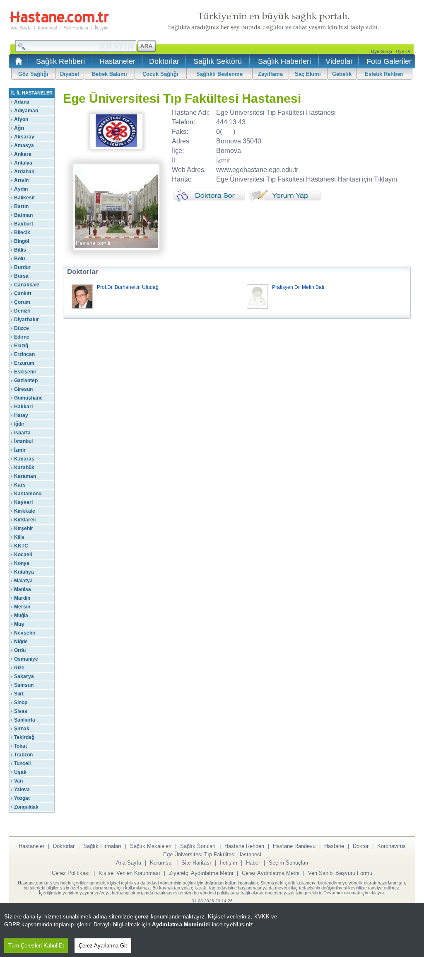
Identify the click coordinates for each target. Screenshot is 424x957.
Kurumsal (47, 27)
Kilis (19, 537)
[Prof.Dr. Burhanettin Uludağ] (82, 307)
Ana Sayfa (21, 27)
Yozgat (22, 798)
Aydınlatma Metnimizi (181, 924)
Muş (19, 624)
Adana (21, 102)
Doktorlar (164, 61)
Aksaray (24, 137)
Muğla (21, 615)
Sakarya (24, 676)
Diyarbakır (26, 319)
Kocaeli (23, 554)
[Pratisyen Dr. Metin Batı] (257, 307)
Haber (253, 863)
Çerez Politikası (71, 873)
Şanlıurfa (24, 720)
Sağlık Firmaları (102, 846)
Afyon (21, 119)
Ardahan (24, 171)
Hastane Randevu (294, 846)
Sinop (20, 702)
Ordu (20, 650)
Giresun (23, 389)
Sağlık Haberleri (284, 61)
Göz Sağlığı (33, 74)
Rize (19, 668)
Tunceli (22, 763)
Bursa (21, 276)
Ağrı (19, 128)
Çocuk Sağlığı (160, 74)
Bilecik (22, 232)
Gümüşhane (28, 398)
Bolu (19, 259)
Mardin (22, 598)
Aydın (21, 189)
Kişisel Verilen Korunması (129, 873)
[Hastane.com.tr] (59, 21)
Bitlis (20, 250)
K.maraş (24, 459)
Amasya (24, 145)
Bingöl (21, 241)
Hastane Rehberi (244, 846)
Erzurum (24, 363)
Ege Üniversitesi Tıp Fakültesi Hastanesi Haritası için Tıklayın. (307, 179)
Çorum (22, 302)
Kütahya (24, 572)
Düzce (21, 328)
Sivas (20, 711)
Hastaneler (117, 61)
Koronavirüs (391, 846)
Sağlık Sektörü (217, 61)
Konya (21, 563)
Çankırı (22, 293)
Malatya (23, 581)
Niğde (21, 641)
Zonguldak (26, 807)
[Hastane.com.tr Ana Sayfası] (17, 64)
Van (18, 781)
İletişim (101, 27)
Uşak (20, 772)
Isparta (22, 433)
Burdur (22, 267)
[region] (212, 930)
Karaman (25, 476)
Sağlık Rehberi (60, 61)
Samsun (24, 685)
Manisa (22, 589)
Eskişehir (25, 372)
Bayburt (23, 224)
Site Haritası (76, 27)
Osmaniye (26, 659)
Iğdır (19, 424)
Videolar (339, 61)
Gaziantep (26, 380)
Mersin (22, 607)
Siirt (19, 694)
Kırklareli (25, 520)
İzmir (20, 450)
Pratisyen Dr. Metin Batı (298, 287)
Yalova (22, 789)
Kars (20, 485)
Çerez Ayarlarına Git (103, 945)
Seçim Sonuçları (288, 863)
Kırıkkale (24, 511)
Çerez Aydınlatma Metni (270, 873)
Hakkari (23, 406)
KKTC (21, 546)
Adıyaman (26, 111)
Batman (23, 215)
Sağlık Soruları (198, 846)
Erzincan (24, 354)
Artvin (21, 180)
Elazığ (21, 346)
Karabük (24, 467)
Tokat (20, 746)
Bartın (21, 206)
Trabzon (23, 755)
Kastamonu (27, 494)
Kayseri (23, 502)
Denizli (22, 311)
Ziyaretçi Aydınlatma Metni (201, 873)
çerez (142, 916)
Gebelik (342, 74)
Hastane (334, 846)
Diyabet (69, 74)
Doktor (361, 846)
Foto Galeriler (389, 61)
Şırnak (21, 729)
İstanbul (23, 441)
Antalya (23, 163)
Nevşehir (25, 633)
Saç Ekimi (308, 74)
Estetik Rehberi (384, 74)
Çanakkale (26, 285)
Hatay (21, 415)
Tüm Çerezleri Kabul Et (36, 945)
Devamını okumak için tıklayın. (354, 892)
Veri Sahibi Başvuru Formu (340, 873)
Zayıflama (270, 74)
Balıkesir (24, 198)
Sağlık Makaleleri (150, 846)
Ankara (22, 154)
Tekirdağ (24, 737)
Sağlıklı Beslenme (219, 74)
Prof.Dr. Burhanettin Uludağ (128, 287)
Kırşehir (23, 528)
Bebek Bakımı (109, 74)
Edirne (21, 337)
